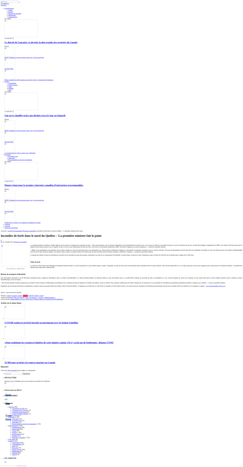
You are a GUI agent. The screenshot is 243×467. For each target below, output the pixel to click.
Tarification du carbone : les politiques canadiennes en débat (22, 222)
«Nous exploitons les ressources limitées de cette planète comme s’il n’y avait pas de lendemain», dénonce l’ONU (59, 342)
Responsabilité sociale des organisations (20, 160)
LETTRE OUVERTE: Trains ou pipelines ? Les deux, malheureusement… (33, 297)
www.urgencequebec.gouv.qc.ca (215, 286)
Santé (10, 87)
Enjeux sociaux (13, 85)
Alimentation (12, 83)
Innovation (11, 158)
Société (7, 81)
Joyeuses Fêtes (9, 69)
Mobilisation (16, 451)
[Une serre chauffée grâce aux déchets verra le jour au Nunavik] (21, 110)
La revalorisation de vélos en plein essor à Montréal (20, 153)
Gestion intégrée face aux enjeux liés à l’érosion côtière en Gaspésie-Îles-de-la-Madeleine (36, 299)
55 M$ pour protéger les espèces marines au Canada (30, 362)
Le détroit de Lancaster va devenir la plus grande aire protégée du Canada (41, 42)
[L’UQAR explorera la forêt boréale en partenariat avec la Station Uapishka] (15, 318)
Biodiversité (12, 15)
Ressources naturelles (14, 13)
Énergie (10, 12)
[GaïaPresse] (5, 3)
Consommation (16, 444)
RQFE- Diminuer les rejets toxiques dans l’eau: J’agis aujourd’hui (24, 57)
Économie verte (13, 156)
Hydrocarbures (16, 434)
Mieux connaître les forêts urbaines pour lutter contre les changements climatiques (29, 80)
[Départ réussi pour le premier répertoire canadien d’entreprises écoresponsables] (21, 179)
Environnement (9, 8)
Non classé (11, 439)
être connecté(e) (13, 370)
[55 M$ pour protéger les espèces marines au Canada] (15, 358)
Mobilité (10, 88)
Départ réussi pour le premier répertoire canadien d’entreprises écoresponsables (44, 185)
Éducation (15, 448)
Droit (9, 90)
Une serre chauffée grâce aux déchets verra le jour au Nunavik (35, 115)
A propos (7, 226)
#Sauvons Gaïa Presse (11, 228)
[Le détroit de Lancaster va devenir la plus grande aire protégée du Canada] (21, 36)
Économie (8, 155)
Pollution (15, 436)
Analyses (7, 224)
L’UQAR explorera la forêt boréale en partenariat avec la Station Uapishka (41, 322)
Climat (10, 10)
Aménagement (12, 17)
